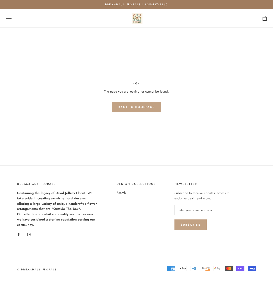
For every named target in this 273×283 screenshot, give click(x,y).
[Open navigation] (9, 18)
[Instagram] (28, 234)
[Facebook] (18, 234)
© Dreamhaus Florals (37, 269)
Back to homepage (136, 107)
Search (121, 192)
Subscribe (190, 225)
